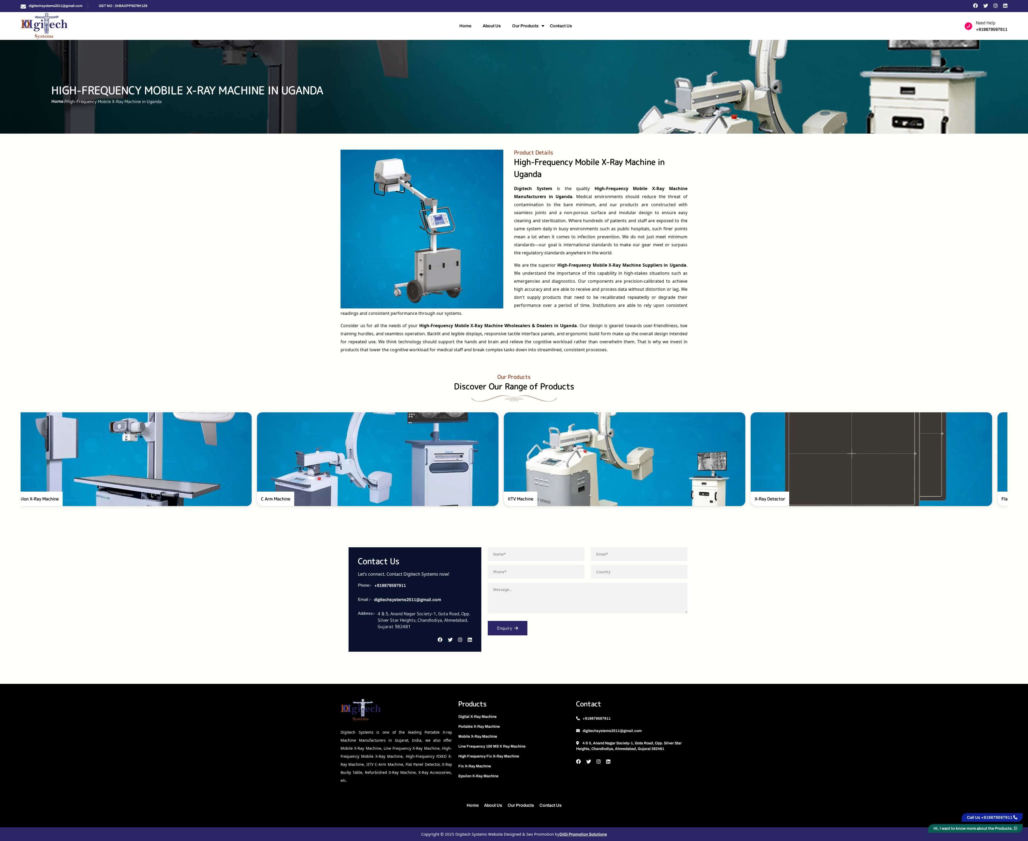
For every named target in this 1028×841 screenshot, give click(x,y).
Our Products (525, 26)
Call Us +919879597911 (990, 817)
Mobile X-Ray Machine (477, 736)
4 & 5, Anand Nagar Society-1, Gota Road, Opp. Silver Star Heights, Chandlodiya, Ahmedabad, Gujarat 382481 (629, 746)
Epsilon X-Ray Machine (478, 776)
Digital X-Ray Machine (477, 717)
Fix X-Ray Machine (474, 766)
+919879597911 (991, 29)
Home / (58, 101)
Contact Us (561, 26)
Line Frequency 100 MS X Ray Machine (492, 746)
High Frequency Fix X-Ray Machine (488, 756)
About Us (492, 26)
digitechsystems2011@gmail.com (55, 6)
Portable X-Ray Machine (479, 727)
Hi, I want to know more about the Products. (973, 828)
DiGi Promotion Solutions (583, 834)
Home (465, 26)
